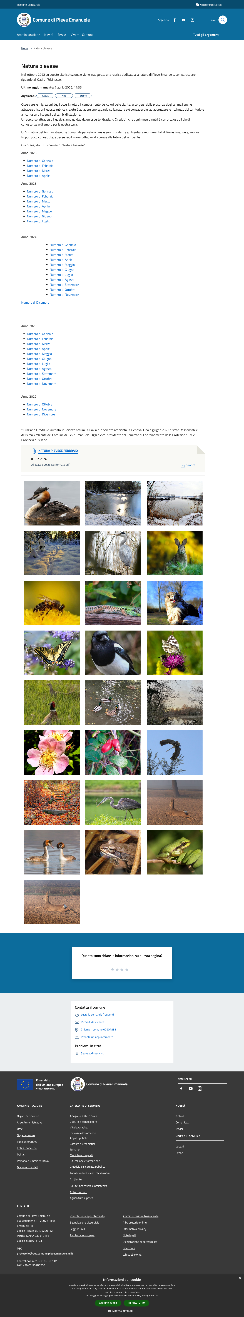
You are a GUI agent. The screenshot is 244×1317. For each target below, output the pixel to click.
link (156, 1295)
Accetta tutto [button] (108, 1303)
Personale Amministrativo (33, 1161)
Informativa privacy (134, 1229)
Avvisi (179, 1129)
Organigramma (26, 1135)
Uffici (20, 1129)
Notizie (180, 1116)
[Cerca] (222, 19)
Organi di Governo (28, 1116)
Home (24, 48)
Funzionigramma (27, 1141)
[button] (122, 1311)
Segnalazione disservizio (84, 1222)
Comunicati (182, 1122)
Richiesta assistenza (82, 1235)
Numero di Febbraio (40, 165)
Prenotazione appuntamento (87, 1216)
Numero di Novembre (64, 294)
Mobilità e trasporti (81, 1155)
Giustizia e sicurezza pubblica (87, 1166)
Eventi (179, 1153)
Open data (129, 1248)
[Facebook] (173, 19)
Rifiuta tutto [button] (136, 1302)
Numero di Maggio (39, 211)
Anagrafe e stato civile (83, 1116)
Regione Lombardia (28, 4)
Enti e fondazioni (27, 1148)
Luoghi (180, 1146)
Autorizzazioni (78, 1192)
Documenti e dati (27, 1167)
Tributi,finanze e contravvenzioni (90, 1173)
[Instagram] (191, 19)
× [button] (240, 1278)
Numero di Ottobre (62, 289)
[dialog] (122, 1295)
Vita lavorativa (79, 1127)
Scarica (190, 465)
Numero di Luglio (38, 221)
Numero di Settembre (64, 284)
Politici (21, 1154)
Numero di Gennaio (40, 160)
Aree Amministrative (29, 1122)
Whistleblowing (132, 1254)
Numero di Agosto (62, 279)
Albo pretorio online (135, 1222)
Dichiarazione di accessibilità (140, 1242)
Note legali (129, 1235)
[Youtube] (182, 19)
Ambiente (76, 1179)
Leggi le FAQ (77, 1229)
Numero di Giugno (39, 216)
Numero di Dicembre (35, 302)
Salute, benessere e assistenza (88, 1186)
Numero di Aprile (38, 175)
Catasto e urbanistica (83, 1144)
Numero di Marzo (39, 170)
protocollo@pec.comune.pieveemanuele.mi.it (45, 1253)
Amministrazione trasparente (140, 1216)
